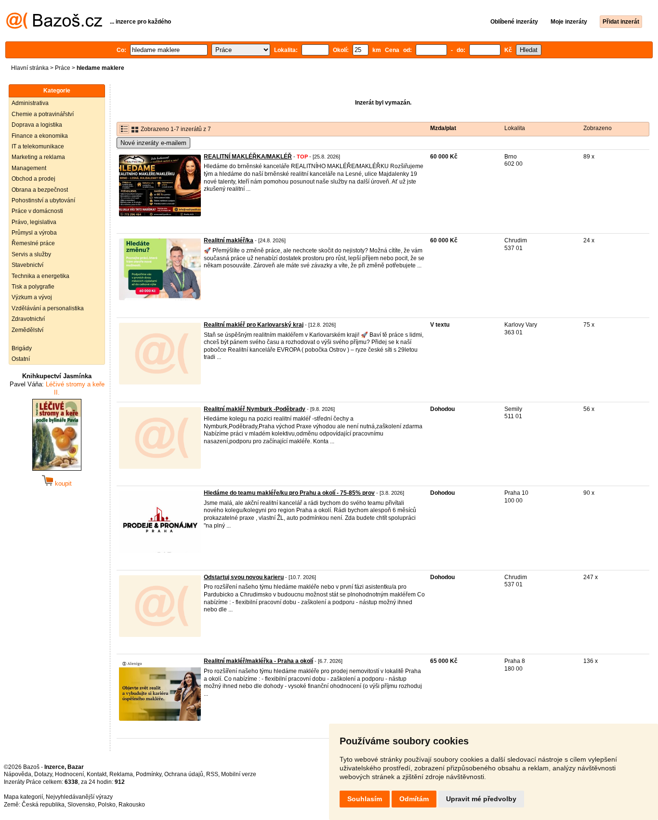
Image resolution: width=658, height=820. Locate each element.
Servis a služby (31, 254)
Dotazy (43, 774)
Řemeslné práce (33, 243)
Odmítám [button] (414, 799)
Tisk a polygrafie (33, 286)
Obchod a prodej (33, 178)
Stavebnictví (27, 265)
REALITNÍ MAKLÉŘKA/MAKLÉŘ (248, 156)
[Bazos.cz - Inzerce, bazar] (54, 27)
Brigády (22, 348)
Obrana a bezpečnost (40, 189)
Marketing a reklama (38, 157)
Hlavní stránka (30, 68)
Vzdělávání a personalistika (48, 308)
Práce (62, 68)
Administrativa (30, 103)
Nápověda (17, 774)
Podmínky (148, 774)
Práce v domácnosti (37, 211)
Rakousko (131, 804)
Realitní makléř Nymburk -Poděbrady (254, 409)
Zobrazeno (597, 128)
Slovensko (81, 804)
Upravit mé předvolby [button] (481, 799)
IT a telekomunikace (38, 146)
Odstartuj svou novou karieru (244, 577)
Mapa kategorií (23, 797)
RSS (212, 774)
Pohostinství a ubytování (43, 200)
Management (29, 168)
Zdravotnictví (28, 319)
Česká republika (43, 804)
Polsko (107, 804)
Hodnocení (69, 774)
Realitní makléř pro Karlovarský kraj (253, 324)
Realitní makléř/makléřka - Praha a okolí (258, 661)
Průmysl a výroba (34, 232)
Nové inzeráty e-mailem (153, 142)
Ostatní (21, 359)
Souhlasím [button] (364, 799)
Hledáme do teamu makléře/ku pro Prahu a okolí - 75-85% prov (289, 492)
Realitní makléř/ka (228, 240)
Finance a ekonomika (40, 135)
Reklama (121, 774)
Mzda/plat (443, 128)
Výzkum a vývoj (32, 297)
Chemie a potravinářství (43, 114)
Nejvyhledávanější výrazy (79, 797)
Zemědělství (27, 330)
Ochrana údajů (183, 774)
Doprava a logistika (37, 124)
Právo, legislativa (34, 222)
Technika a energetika (40, 276)
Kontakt (96, 774)
